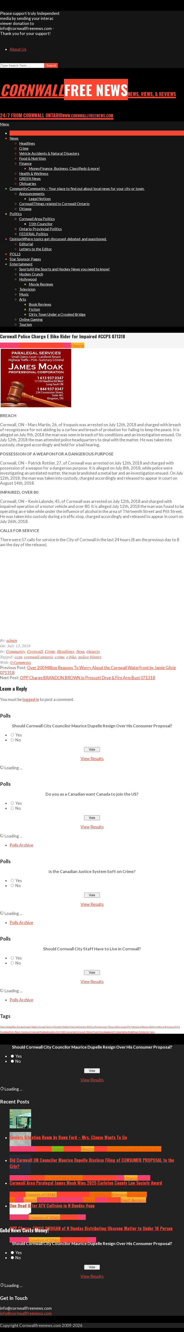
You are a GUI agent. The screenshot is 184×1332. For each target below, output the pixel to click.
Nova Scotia (6, 1026)
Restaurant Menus (105, 1026)
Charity (74, 1026)
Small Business (133, 1200)
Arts (13, 1149)
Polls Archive (21, 845)
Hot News (108, 1178)
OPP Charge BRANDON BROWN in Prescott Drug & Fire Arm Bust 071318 (87, 677)
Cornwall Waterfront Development (95, 1031)
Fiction (117, 1031)
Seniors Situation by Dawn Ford (134, 1149)
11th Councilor (68, 1031)
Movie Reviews (165, 1026)
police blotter (89, 657)
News (67, 345)
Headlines (54, 345)
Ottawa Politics (149, 1026)
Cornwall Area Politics (64, 1178)
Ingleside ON (101, 1194)
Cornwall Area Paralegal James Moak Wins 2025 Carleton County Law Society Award (86, 1183)
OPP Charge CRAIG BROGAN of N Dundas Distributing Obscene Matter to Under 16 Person (91, 1228)
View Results (92, 758)
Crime (40, 345)
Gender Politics (86, 1026)
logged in (31, 699)
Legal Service (47, 1026)
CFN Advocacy (133, 1026)
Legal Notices (32, 1026)
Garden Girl (53, 1031)
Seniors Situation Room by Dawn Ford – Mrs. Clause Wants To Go (68, 1137)
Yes (18, 734)
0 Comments (20, 662)
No (18, 739)
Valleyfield (127, 1031)
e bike (71, 657)
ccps (18, 657)
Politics (144, 1178)
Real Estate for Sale (144, 1031)
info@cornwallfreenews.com (26, 1313)
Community (9, 345)
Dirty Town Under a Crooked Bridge (28, 1031)
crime (59, 657)
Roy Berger (18, 1026)
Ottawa (89, 1200)
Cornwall (27, 345)
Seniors (100, 1149)
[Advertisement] (85, 594)
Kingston (119, 1194)
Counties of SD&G (41, 1194)
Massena (121, 1026)
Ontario (77, 345)
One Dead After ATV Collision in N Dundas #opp (52, 1205)
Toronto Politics (62, 1026)
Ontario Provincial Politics (60, 1200)
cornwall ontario (38, 657)
